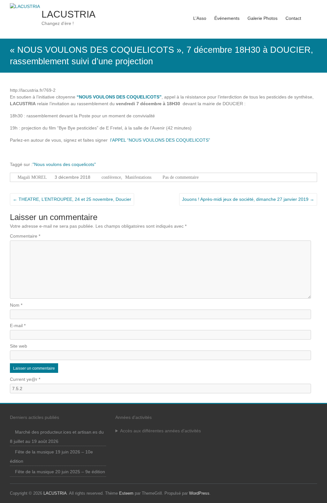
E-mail (18, 325)
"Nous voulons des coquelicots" (64, 164)
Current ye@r (25, 379)
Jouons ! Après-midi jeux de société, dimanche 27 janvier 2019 (248, 199)
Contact (293, 18)
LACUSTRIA (68, 14)
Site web (18, 346)
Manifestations (138, 177)
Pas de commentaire (181, 177)
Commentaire (25, 236)
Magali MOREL (32, 177)
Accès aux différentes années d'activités (160, 430)
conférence (111, 177)
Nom (16, 305)
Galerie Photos (262, 18)
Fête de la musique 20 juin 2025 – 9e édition (60, 471)
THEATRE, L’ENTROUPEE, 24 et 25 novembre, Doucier (72, 199)
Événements (227, 18)
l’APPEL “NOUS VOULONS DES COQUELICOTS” (160, 140)
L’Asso (199, 18)
